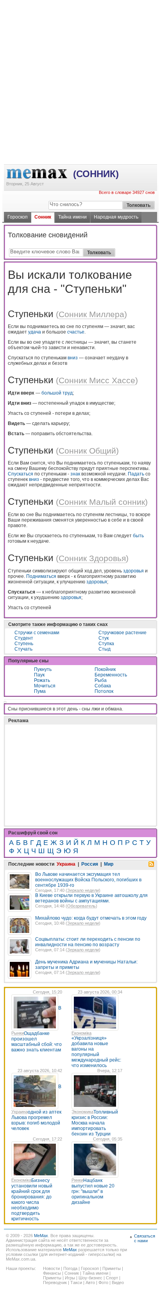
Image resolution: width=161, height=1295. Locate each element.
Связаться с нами (144, 1238)
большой (51, 393)
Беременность (111, 675)
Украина (66, 864)
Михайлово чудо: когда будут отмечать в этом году (91, 918)
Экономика (82, 1111)
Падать (136, 474)
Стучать (23, 649)
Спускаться (20, 474)
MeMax (41, 1235)
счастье (75, 332)
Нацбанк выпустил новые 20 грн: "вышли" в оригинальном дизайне (93, 1191)
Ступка (106, 643)
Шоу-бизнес (90, 1277)
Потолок (104, 691)
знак (75, 474)
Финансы (52, 1273)
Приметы (111, 1268)
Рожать (42, 680)
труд (68, 393)
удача (34, 332)
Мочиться (44, 686)
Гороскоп (17, 217)
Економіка (81, 1033)
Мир (108, 864)
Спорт (112, 1277)
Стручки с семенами (36, 632)
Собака (103, 686)
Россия (89, 864)
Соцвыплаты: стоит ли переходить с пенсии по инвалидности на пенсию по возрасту (87, 941)
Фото (103, 1282)
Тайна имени (72, 217)
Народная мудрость (116, 217)
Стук (103, 638)
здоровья (133, 571)
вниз (73, 358)
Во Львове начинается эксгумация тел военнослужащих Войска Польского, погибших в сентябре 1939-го (88, 880)
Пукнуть (43, 669)
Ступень (23, 643)
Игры (70, 1277)
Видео (118, 1282)
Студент (23, 638)
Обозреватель (81, 906)
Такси (76, 1282)
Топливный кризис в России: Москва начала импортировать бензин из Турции (95, 1123)
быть (138, 535)
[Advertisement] (80, 31)
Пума (40, 691)
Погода (70, 1268)
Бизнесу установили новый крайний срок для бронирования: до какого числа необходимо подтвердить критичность (31, 1199)
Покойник (105, 669)
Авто (90, 1282)
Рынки (17, 1033)
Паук (39, 675)
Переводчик (55, 1282)
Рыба (101, 680)
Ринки (77, 1180)
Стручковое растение (122, 632)
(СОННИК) (96, 174)
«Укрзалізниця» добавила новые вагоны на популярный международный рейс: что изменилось (96, 1051)
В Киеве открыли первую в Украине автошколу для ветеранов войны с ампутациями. (91, 898)
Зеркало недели (83, 890)
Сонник (42, 217)
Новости (51, 1268)
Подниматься (41, 576)
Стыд (104, 649)
